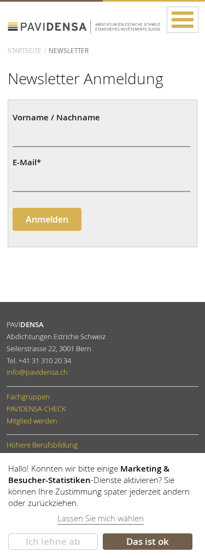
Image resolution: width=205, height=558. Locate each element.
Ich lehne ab (53, 541)
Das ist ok (147, 541)
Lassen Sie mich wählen (100, 518)
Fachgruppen (28, 397)
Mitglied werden (32, 421)
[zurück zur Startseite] (84, 24)
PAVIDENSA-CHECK (36, 409)
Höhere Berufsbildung (42, 445)
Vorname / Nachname (56, 118)
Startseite (25, 50)
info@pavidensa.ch (37, 372)
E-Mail (27, 163)
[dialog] (102, 505)
